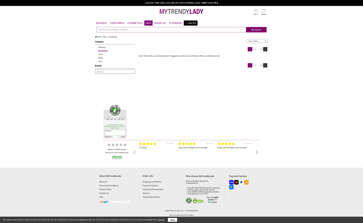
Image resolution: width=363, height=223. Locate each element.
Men (148, 23)
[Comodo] (198, 200)
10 (261, 49)
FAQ (101, 197)
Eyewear (175, 23)
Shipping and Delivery (152, 182)
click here (161, 220)
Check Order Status (151, 197)
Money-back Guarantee (153, 189)
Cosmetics (135, 23)
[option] (140, 152)
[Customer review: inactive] (115, 121)
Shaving (101, 47)
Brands (101, 23)
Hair (100, 61)
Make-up (160, 23)
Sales (190, 23)
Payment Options (150, 185)
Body (100, 58)
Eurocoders (190, 215)
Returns (146, 193)
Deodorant (113, 37)
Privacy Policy (105, 189)
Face (100, 54)
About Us (103, 182)
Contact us (104, 193)
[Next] (265, 49)
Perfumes (117, 23)
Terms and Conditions (108, 185)
